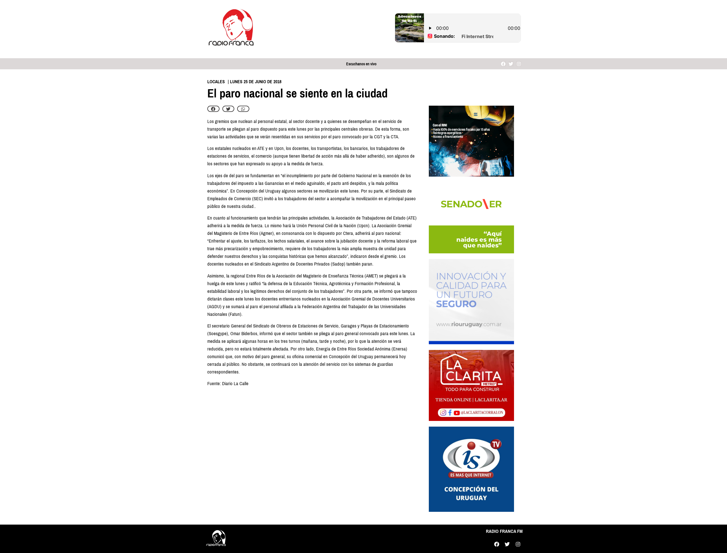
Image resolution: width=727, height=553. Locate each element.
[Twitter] (511, 63)
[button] (213, 109)
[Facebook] (503, 63)
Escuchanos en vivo (361, 64)
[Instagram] (518, 63)
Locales (216, 82)
